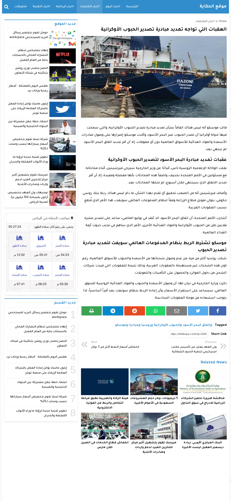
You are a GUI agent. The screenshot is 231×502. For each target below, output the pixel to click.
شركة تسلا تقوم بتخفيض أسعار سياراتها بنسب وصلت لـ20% (28, 144)
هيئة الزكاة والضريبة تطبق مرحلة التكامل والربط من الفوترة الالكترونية (104, 403)
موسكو (120, 325)
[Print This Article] (92, 311)
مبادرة (134, 325)
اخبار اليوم (113, 6)
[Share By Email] (176, 311)
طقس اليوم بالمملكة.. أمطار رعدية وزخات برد (37, 357)
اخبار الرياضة (65, 6)
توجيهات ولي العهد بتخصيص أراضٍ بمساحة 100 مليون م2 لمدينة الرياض (28, 197)
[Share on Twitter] (198, 311)
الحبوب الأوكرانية (167, 325)
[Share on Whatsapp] (155, 311)
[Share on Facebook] (217, 311)
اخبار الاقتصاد (89, 6)
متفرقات (20, 6)
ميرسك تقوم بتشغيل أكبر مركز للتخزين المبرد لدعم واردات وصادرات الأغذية (154, 447)
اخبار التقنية (41, 6)
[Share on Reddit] (134, 311)
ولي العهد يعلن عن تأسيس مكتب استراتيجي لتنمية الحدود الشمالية (194, 347)
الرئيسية (132, 6)
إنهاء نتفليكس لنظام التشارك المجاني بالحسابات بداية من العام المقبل (30, 55)
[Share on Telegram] (113, 311)
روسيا (146, 325)
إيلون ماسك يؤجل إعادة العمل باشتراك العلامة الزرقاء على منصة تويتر (28, 108)
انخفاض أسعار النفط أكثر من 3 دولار (115, 345)
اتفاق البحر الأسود (196, 325)
